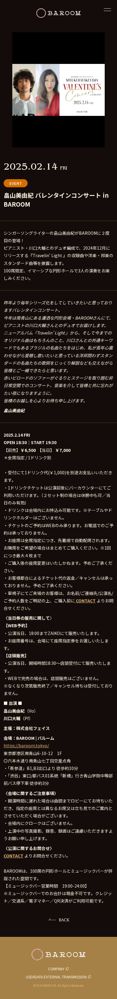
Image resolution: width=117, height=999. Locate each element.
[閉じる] (107, 9)
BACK (64, 920)
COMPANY (56, 968)
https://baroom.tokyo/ (26, 745)
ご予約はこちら (58, 988)
